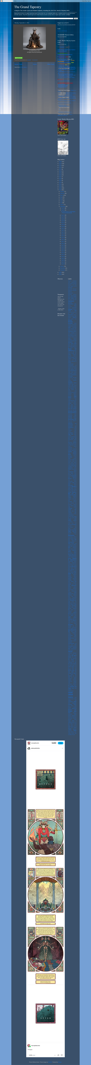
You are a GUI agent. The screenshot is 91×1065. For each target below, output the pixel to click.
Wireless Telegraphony (72, 715)
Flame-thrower (70, 439)
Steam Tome (74, 638)
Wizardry (74, 718)
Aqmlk (69, 327)
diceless (69, 396)
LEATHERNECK (71, 515)
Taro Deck (70, 644)
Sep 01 (63, 208)
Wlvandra (69, 719)
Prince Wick (73, 581)
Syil (75, 643)
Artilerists (74, 330)
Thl (71, 677)
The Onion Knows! (62, 59)
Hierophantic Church (72, 471)
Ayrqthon (71, 334)
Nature (75, 561)
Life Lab (70, 517)
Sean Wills (73, 607)
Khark (72, 494)
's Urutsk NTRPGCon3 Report (67, 96)
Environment (71, 419)
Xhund (69, 727)
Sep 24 (63, 254)
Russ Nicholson (73, 603)
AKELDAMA (70, 314)
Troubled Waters (73, 685)
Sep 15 (63, 237)
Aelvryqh (74, 309)
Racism (69, 589)
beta (71, 340)
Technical (69, 647)
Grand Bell (74, 461)
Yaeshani (74, 729)
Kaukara (69, 492)
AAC (75, 299)
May (61, 199)
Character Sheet (61, 64)
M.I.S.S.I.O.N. (70, 527)
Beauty (69, 338)
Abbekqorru (71, 301)
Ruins (69, 603)
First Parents (74, 436)
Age (73, 312)
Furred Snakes (72, 446)
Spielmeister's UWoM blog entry (65, 112)
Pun (73, 584)
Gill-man (75, 455)
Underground (70, 691)
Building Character (72, 354)
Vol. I (73, 701)
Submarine (70, 642)
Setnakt (75, 613)
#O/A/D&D (70, 294)
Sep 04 (63, 217)
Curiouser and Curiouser (63, 66)
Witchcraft (70, 716)
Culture (72, 384)
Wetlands (74, 712)
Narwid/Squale (70, 561)
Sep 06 (63, 220)
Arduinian (72, 328)
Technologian (73, 648)
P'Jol (75, 569)
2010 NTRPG (73, 297)
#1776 (75, 286)
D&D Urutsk (74, 385)
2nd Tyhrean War (71, 299)
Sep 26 (63, 258)
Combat (75, 372)
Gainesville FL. (72, 447)
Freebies (74, 442)
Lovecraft (69, 525)
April (61, 197)
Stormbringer (70, 640)
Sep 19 (63, 245)
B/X (74, 334)
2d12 (75, 298)
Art (72, 330)
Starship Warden (72, 636)
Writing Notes (70, 726)
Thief (69, 677)
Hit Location (74, 474)
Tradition (74, 681)
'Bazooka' (69, 280)
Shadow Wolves (72, 616)
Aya (68, 334)
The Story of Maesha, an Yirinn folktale (66, 77)
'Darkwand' (74, 280)
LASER (69, 509)
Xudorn (75, 727)
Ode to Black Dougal (72, 565)
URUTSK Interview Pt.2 (71, 93)
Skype (75, 623)
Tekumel (70, 651)
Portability (69, 580)
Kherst (69, 496)
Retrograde (74, 597)
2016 (60, 174)
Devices (75, 393)
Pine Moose (74, 573)
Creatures (70, 382)
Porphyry (74, 578)
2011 (60, 165)
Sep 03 (63, 215)
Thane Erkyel (71, 654)
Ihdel (69, 477)
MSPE (75, 552)
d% (71, 386)
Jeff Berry (73, 486)
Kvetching (70, 504)
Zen (70, 734)
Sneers (72, 628)
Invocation (74, 478)
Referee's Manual (72, 594)
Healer (75, 467)
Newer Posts (18, 64)
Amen (69, 318)
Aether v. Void (72, 310)
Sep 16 (63, 239)
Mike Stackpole (73, 546)
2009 (60, 161)
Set (70, 613)
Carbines (69, 358)
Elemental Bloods (72, 411)
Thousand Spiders (72, 678)
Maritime (75, 532)
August (62, 204)
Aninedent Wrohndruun (72, 324)
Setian (72, 613)
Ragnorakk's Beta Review (64, 106)
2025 (60, 272)
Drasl (75, 400)
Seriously (69, 612)
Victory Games (71, 698)
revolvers (70, 599)
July (61, 202)
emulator (74, 416)
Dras (73, 400)
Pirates (69, 574)
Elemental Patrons (72, 412)
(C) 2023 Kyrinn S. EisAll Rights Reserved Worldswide (68, 212)
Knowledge (70, 501)
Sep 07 (63, 222)
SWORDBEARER (71, 643)
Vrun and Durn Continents (64, 62)
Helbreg (69, 469)
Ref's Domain (73, 593)
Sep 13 (63, 233)
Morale (75, 551)
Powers (75, 580)
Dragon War (72, 399)
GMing (69, 458)
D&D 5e (69, 386)
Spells (69, 632)
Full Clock (74, 443)
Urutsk (70, 692)
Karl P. (75, 490)
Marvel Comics (73, 538)
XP (72, 727)
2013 (60, 169)
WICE (75, 714)
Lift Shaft (74, 517)
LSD (75, 525)
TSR (69, 686)
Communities (70, 373)
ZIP (72, 734)
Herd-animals (74, 469)
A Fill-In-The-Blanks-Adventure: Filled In (66, 100)
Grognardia (72, 463)
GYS (73, 466)
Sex (68, 615)
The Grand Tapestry (27, 6)
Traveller (74, 682)
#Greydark (74, 290)
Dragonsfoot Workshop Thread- (64, 102)
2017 (60, 176)
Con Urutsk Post (72, 97)
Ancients (70, 323)
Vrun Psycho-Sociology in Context (65, 76)
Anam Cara (73, 318)
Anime (75, 323)
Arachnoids (74, 327)
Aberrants (70, 302)
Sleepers (69, 627)
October (62, 266)
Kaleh (72, 490)
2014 (60, 171)
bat (75, 336)
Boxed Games (73, 347)
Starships (70, 638)
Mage (75, 529)
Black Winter (70, 344)
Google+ (75, 458)
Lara (75, 508)
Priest (69, 581)
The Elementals (73, 658)
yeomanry (70, 730)
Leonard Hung (70, 516)
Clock (69, 369)
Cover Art (70, 378)
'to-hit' (69, 282)
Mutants (69, 558)
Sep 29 (63, 262)
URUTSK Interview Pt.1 (71, 92)
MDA (75, 539)
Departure (70, 393)
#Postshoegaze (73, 295)
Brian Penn (74, 350)
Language (70, 508)
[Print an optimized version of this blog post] (19, 58)
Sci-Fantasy (74, 605)
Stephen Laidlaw (72, 639)
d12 (73, 386)
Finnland (69, 435)
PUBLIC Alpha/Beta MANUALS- (65, 115)
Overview (62, 47)
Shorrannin (70, 619)
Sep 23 (63, 252)
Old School (73, 566)
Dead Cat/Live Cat (72, 389)
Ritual (73, 599)
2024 (60, 189)
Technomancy (70, 650)
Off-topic (69, 566)
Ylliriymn (72, 731)
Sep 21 (63, 248)
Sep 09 (63, 226)
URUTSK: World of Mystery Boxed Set (66, 67)
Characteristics (70, 365)
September (63, 206)
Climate (75, 368)
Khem (75, 494)
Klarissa (75, 500)
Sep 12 (63, 232)
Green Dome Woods (72, 462)
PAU (69, 570)
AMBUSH (74, 317)
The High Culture (71, 665)
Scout (69, 607)
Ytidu (75, 733)
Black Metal (73, 343)
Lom (72, 523)
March (61, 195)
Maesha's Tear (71, 529)
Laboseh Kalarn (73, 505)
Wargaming (74, 708)
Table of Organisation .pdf (69, 75)
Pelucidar (72, 572)
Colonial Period (73, 370)
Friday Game (70, 443)
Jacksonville (70, 481)
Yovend (72, 733)
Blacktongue (70, 346)
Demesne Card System (72, 392)
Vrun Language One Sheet (64, 60)
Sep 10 (63, 228)
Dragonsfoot (70, 400)
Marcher (69, 532)
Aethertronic (70, 312)
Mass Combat (71, 539)
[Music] (72, 286)
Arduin (69, 328)
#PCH (69, 295)
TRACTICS (70, 681)
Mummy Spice (71, 554)
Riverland (72, 600)
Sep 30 (63, 263)
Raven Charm (73, 589)
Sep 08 (63, 224)
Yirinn (75, 730)
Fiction (75, 432)
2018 (60, 178)
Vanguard (70, 697)
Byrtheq (69, 357)
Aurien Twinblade (71, 332)
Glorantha (70, 457)
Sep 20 (63, 247)
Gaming (70, 451)
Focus (75, 439)
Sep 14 (63, 235)
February (62, 193)
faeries (69, 428)
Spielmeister (74, 632)
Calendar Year (73, 357)
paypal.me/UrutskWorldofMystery (65, 54)
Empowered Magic (72, 415)
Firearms (69, 436)
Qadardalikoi (73, 585)
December (62, 270)
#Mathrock (70, 291)
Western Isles (72, 709)
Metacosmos (74, 540)
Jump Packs (70, 488)
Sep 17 (63, 241)
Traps (69, 682)
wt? (74, 726)
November (62, 268)
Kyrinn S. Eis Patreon (62, 30)
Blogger (60, 1062)
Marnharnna (71, 535)
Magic (69, 531)
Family (75, 428)
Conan (69, 374)
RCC (69, 590)
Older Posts (50, 64)
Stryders (74, 640)
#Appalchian (70, 287)
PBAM (71, 570)
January (62, 191)
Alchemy (74, 314)
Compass (74, 373)
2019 (60, 180)
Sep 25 (63, 256)
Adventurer (74, 307)
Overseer (72, 569)
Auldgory (74, 331)
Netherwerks (74, 562)
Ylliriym (69, 731)
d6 (74, 386)
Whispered (70, 714)
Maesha (75, 528)
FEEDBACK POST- (62, 105)
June (61, 200)
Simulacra (74, 620)
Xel (75, 726)
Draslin (69, 401)
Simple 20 (70, 620)
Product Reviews (72, 582)
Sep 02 (63, 210)
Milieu (69, 547)
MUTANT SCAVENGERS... (64, 80)
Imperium (74, 477)
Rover (73, 601)
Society (75, 628)
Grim (69, 463)
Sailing (75, 604)
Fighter (75, 434)
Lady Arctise (72, 507)
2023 (60, 188)
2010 (60, 163)
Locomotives (70, 521)
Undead (69, 689)
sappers (69, 605)
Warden (69, 708)
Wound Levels (73, 724)
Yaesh (69, 729)
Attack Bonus (70, 331)
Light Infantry (73, 68)
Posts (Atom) (24, 67)
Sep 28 (63, 260)
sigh (75, 619)
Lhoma (75, 516)
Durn (75, 407)
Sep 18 (63, 243)
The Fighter (71, 659)
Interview (70, 478)
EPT (75, 419)
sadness (72, 604)
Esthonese (74, 420)
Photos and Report (68, 95)
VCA (75, 697)
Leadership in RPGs (72, 513)
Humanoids (73, 475)
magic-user (74, 531)
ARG (75, 328)
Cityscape (70, 366)
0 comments (35, 60)
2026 (60, 274)
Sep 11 (63, 230)
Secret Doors (73, 609)
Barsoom (73, 336)
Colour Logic (70, 372)
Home (35, 64)
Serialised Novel (72, 611)
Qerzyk (69, 586)
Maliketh (50, 1062)
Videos (75, 698)
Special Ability (73, 631)
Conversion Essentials (72, 377)
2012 (60, 167)
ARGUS (69, 330)
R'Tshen (74, 588)
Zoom (74, 734)
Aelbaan (70, 309)
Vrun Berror (70, 705)
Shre (74, 619)
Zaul (69, 734)
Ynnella (69, 733)
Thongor (75, 677)
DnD (75, 396)
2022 (60, 186)
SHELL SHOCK (72, 617)
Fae (75, 427)
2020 (60, 182)
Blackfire (74, 344)
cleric (72, 368)
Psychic (69, 584)
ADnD (75, 305)
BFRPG (73, 340)
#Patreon (74, 294)
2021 (60, 184)
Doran (75, 397)
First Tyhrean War (72, 438)
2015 (60, 172)
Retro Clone (70, 596)
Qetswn (75, 586)
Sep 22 (63, 250)
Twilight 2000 (74, 688)
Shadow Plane (73, 615)
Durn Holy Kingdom (72, 408)
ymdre (75, 731)
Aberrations (70, 303)
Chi (75, 365)
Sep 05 (63, 218)
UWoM (70, 694)
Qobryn (69, 588)
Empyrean (70, 416)
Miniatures (74, 547)
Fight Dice (70, 434)
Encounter (70, 418)
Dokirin (69, 397)
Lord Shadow (73, 524)
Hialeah (75, 470)
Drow (72, 401)
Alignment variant (71, 316)
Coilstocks (72, 369)
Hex (69, 470)
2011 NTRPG (71, 298)
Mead (69, 540)
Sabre (69, 604)
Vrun (75, 701)
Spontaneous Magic (72, 635)
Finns (75, 435)
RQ (75, 601)
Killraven (75, 497)
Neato (69, 562)
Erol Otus (70, 420)
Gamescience (74, 450)
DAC (75, 388)
